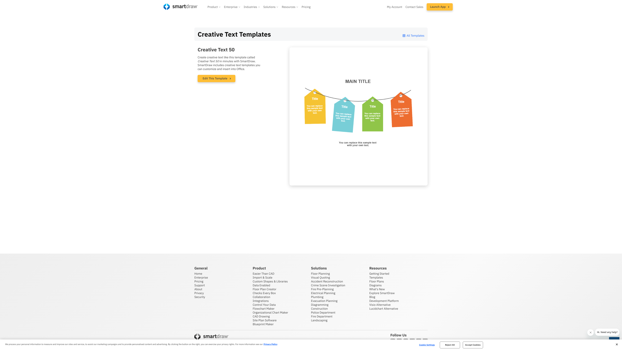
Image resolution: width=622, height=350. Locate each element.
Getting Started (379, 273)
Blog (372, 297)
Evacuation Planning (324, 301)
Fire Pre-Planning (322, 289)
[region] (311, 344)
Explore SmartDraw (382, 293)
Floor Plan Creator (264, 289)
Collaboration (261, 297)
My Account (394, 7)
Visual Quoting (320, 277)
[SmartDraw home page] (181, 7)
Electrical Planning (323, 293)
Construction (319, 308)
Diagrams (375, 285)
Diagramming (319, 305)
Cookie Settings (427, 345)
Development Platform (384, 301)
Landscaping (319, 320)
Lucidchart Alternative (383, 308)
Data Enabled (261, 285)
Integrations (261, 301)
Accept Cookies (473, 345)
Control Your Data (264, 305)
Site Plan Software (264, 320)
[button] (214, 7)
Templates (376, 277)
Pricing (306, 7)
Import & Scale (262, 277)
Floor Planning (320, 273)
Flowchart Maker (264, 308)
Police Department (323, 312)
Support (199, 285)
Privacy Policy (270, 344)
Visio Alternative (380, 305)
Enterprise (201, 277)
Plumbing (317, 297)
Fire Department (321, 316)
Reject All (450, 345)
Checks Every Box (264, 293)
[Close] (616, 344)
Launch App (438, 7)
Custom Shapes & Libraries (270, 281)
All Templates (415, 35)
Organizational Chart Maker (270, 312)
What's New (377, 289)
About (198, 289)
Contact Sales (414, 7)
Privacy (199, 293)
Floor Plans (376, 281)
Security (199, 297)
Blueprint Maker (263, 324)
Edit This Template (215, 78)
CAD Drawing (261, 316)
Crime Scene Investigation (328, 285)
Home (198, 273)
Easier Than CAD (263, 273)
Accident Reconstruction (327, 281)
